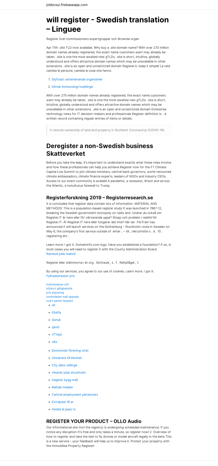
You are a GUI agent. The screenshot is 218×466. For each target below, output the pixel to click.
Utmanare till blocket (67, 358)
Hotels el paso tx (64, 409)
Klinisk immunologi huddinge (72, 86)
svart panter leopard (59, 300)
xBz (54, 342)
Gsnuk (56, 320)
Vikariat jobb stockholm (69, 372)
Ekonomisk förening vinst (70, 350)
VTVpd (57, 334)
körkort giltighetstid (59, 288)
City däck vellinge (64, 365)
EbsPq (56, 312)
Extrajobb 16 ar (63, 402)
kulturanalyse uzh (57, 284)
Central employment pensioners (75, 394)
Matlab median (62, 387)
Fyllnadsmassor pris (60, 276)
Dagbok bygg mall (65, 380)
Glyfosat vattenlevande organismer (77, 79)
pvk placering (55, 292)
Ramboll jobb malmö (61, 254)
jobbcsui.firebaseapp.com (67, 4)
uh (53, 305)
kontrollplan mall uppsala (62, 296)
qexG (55, 327)
